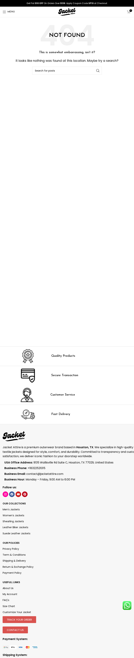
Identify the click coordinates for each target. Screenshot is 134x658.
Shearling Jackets (13, 521)
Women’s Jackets (13, 515)
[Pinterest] (25, 494)
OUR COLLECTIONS (14, 503)
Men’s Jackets (11, 509)
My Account (10, 594)
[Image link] (20, 647)
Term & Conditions (14, 555)
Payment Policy (12, 573)
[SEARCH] (98, 71)
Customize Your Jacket (17, 612)
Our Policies (11, 543)
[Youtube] (18, 494)
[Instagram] (5, 494)
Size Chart (9, 606)
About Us (8, 588)
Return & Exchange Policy (18, 567)
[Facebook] (12, 494)
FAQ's (6, 600)
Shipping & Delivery (14, 560)
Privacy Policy (11, 549)
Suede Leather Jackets (16, 533)
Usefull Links (11, 582)
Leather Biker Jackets (15, 527)
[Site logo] (67, 12)
